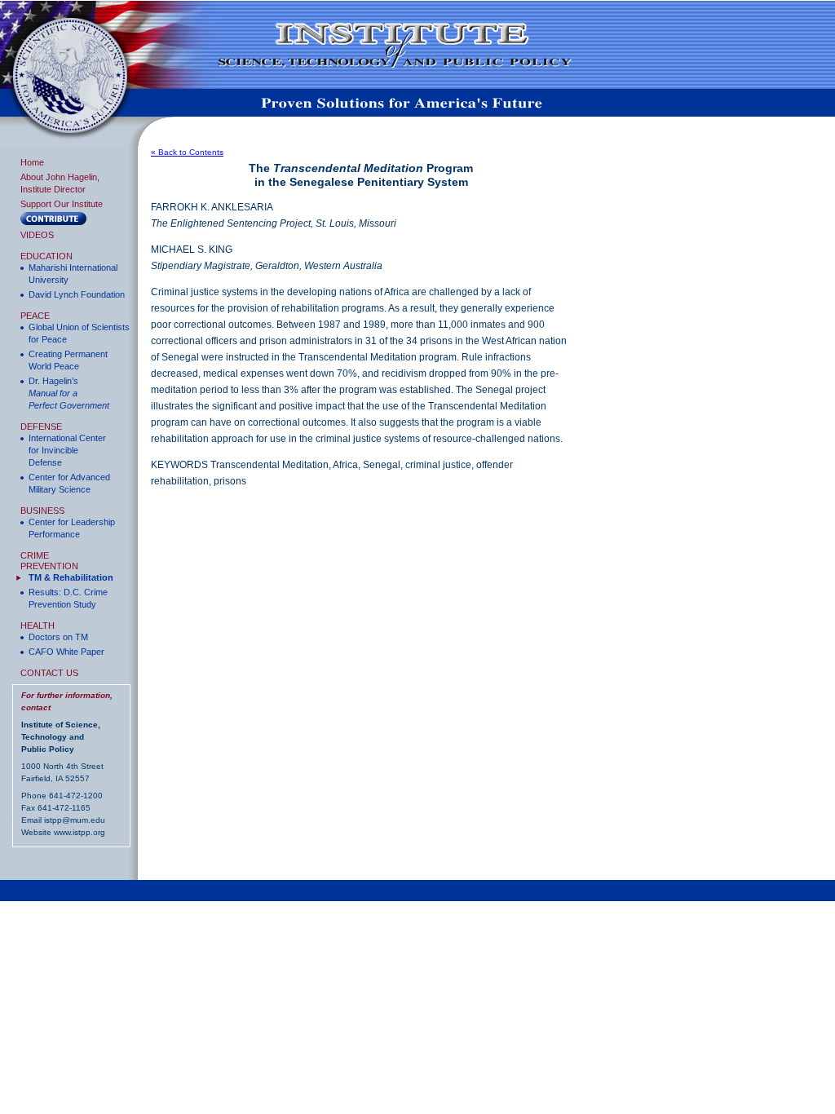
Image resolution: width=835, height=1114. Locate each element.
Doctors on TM (58, 637)
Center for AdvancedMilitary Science (69, 483)
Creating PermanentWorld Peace (68, 360)
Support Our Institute (61, 204)
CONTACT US (49, 673)
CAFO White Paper (66, 651)
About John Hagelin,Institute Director (59, 183)
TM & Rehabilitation (71, 577)
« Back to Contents (187, 152)
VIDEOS (37, 235)
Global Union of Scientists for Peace (79, 333)
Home (32, 162)
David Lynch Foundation (77, 294)
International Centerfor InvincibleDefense (67, 450)
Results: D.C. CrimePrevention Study (68, 598)
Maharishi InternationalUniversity (73, 274)
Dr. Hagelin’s (69, 393)
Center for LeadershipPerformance (72, 528)
